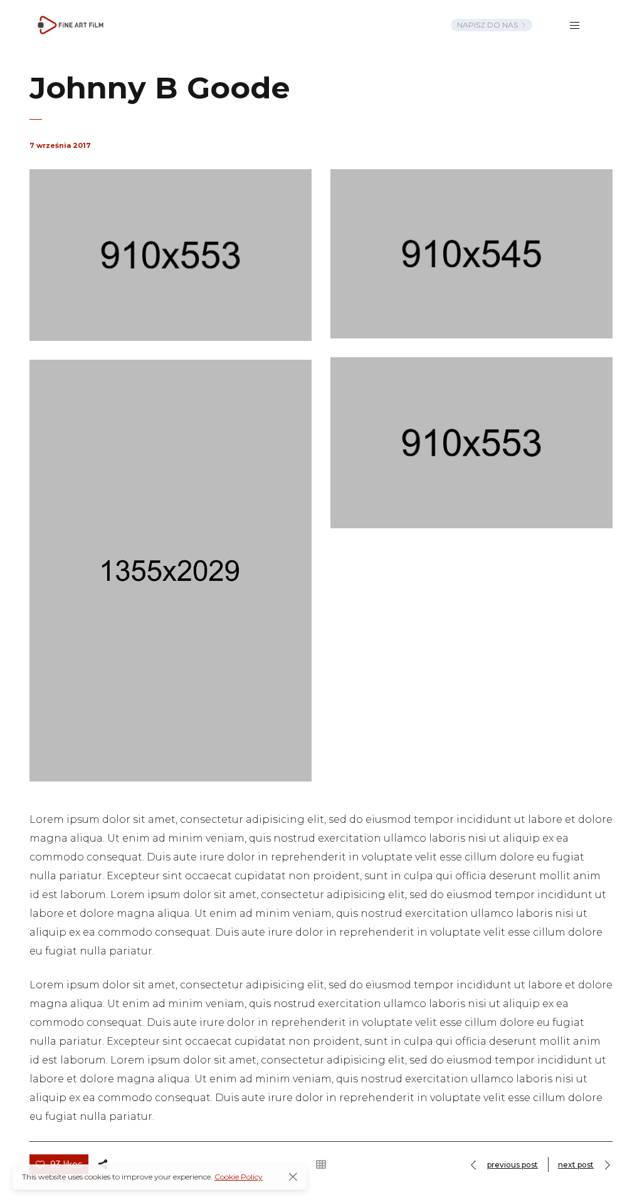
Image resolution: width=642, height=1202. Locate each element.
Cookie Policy (238, 1176)
